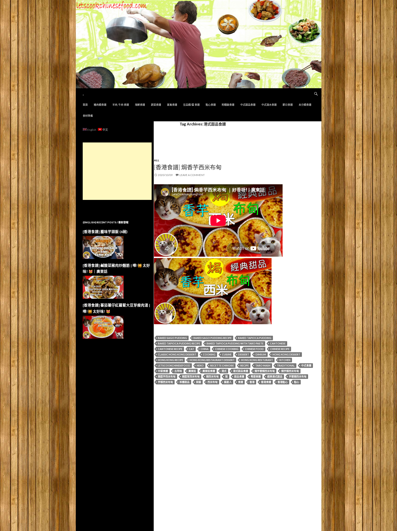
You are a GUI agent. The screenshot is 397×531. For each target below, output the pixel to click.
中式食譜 (306, 365)
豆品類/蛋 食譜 (191, 104)
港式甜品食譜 (240, 370)
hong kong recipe (170, 359)
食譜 (240, 382)
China (205, 348)
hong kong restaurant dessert (212, 359)
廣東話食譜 (208, 370)
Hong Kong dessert (286, 354)
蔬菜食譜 (156, 104)
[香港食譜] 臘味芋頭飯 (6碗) (105, 232)
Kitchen (284, 359)
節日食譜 (288, 104)
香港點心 (283, 382)
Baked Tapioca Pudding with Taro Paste (235, 343)
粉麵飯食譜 (228, 104)
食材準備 (88, 115)
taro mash (262, 365)
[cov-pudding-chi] (213, 290)
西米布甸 (212, 382)
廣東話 (192, 370)
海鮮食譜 (140, 104)
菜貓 (198, 382)
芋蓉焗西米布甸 (297, 376)
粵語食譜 (256, 376)
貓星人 (228, 382)
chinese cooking (226, 348)
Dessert (243, 354)
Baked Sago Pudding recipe (212, 337)
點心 (296, 382)
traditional (286, 365)
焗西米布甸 (212, 376)
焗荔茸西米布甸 (191, 376)
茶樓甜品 (184, 382)
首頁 (85, 104)
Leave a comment (192, 175)
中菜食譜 (163, 370)
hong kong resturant (257, 359)
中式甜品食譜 (247, 104)
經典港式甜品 (274, 376)
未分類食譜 (305, 104)
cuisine (227, 354)
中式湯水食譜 (269, 104)
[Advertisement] (117, 171)
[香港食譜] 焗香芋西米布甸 (187, 167)
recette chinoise (222, 365)
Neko (200, 365)
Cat (191, 348)
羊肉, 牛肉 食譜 (120, 104)
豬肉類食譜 (100, 104)
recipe (244, 365)
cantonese (278, 343)
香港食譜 (266, 382)
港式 (224, 370)
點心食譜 (211, 104)
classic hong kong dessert (177, 354)
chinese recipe (279, 348)
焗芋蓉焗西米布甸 (265, 370)
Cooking (209, 354)
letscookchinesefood (174, 365)
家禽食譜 (172, 104)
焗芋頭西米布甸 (290, 370)
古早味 (178, 370)
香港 (252, 382)
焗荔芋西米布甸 (167, 376)
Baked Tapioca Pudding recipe (179, 343)
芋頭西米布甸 (165, 382)
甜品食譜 (239, 376)
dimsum (260, 354)
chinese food (254, 348)
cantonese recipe (170, 348)
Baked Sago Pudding (172, 337)
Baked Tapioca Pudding (254, 337)
